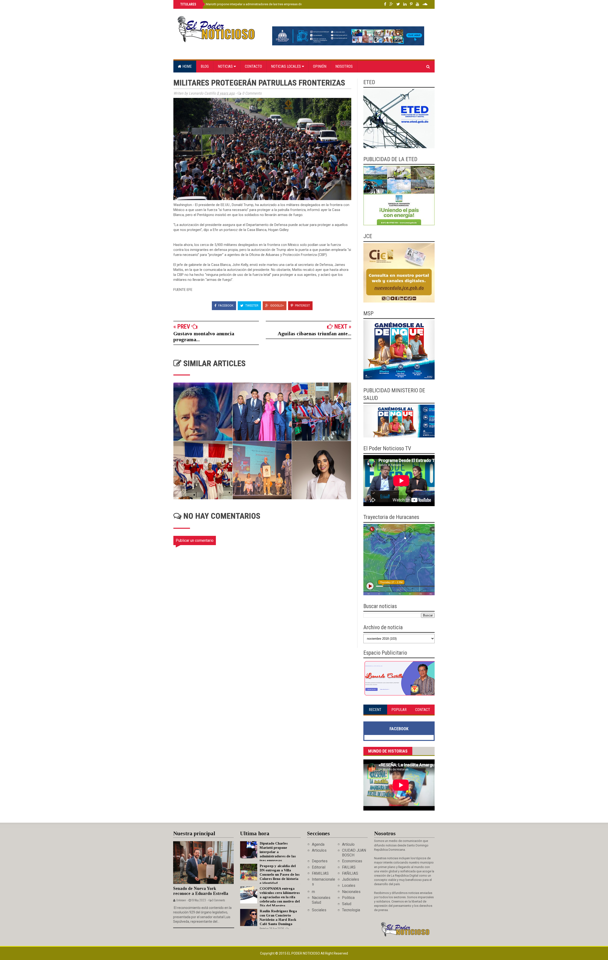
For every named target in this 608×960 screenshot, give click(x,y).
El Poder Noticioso (304, 953)
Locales (348, 885)
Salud (346, 904)
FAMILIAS (320, 873)
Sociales (319, 910)
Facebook (225, 305)
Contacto (253, 66)
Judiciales (350, 879)
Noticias (226, 66)
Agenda (318, 844)
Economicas (352, 861)
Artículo (348, 844)
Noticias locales (286, 66)
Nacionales (351, 891)
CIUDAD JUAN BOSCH (354, 852)
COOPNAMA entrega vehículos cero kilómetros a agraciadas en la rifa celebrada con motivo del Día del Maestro (280, 897)
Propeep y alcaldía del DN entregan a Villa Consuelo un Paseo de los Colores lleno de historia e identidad (279, 874)
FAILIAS (349, 867)
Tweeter (251, 305)
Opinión (319, 66)
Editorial (318, 867)
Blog (205, 66)
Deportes (320, 861)
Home (186, 66)
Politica (348, 897)
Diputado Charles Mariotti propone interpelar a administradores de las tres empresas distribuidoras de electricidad (259, 4)
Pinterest (302, 305)
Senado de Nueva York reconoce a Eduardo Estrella (200, 891)
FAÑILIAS (350, 873)
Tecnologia (351, 910)
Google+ (277, 305)
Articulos (319, 850)
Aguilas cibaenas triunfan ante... (314, 333)
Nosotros (344, 66)
